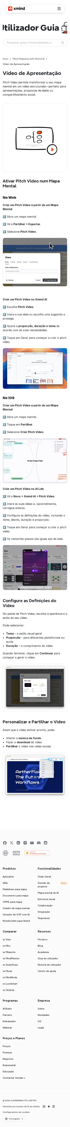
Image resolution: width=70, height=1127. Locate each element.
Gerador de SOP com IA (16, 914)
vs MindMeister (11, 958)
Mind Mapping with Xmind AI (29, 59)
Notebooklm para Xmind (16, 921)
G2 (39, 1021)
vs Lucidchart (10, 983)
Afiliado (7, 1008)
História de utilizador (49, 965)
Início (5, 59)
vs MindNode (10, 977)
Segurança (44, 918)
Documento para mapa (15, 895)
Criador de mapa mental (16, 908)
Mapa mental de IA (48, 893)
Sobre (41, 1008)
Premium (7, 1052)
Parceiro (7, 1015)
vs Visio (7, 939)
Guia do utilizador (48, 958)
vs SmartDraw (10, 965)
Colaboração (45, 905)
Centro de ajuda (47, 971)
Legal (41, 1027)
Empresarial (9, 1065)
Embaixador (9, 1021)
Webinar (7, 1027)
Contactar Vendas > (14, 1078)
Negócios (8, 1059)
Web (5, 883)
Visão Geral (44, 876)
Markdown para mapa (15, 889)
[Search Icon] (35, 42)
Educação (8, 1071)
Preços (7, 1046)
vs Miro (7, 946)
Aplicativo (8, 876)
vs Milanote (9, 952)
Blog (40, 946)
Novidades (43, 1015)
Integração (44, 912)
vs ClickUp (8, 990)
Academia (43, 952)
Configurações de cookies (16, 1112)
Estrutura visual (46, 899)
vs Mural (7, 971)
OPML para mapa (12, 902)
